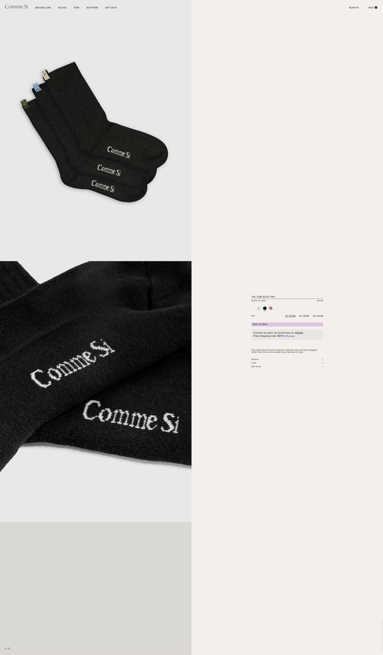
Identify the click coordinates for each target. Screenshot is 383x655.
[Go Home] (16, 6)
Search (354, 8)
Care (253, 363)
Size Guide (256, 367)
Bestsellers (43, 8)
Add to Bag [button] (259, 324)
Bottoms (92, 8)
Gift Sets (111, 8)
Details (254, 359)
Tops (76, 8)
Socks (62, 8)
